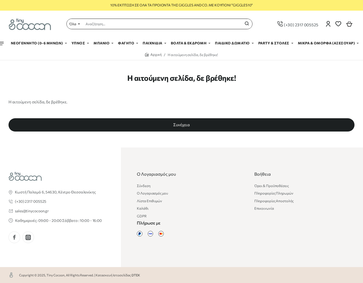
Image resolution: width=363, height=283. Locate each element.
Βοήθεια (262, 173)
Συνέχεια (181, 124)
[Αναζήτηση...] (247, 24)
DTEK (136, 275)
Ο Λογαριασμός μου (156, 173)
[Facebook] (14, 237)
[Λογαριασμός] (328, 24)
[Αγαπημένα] (338, 24)
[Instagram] (28, 237)
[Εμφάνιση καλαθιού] (349, 24)
